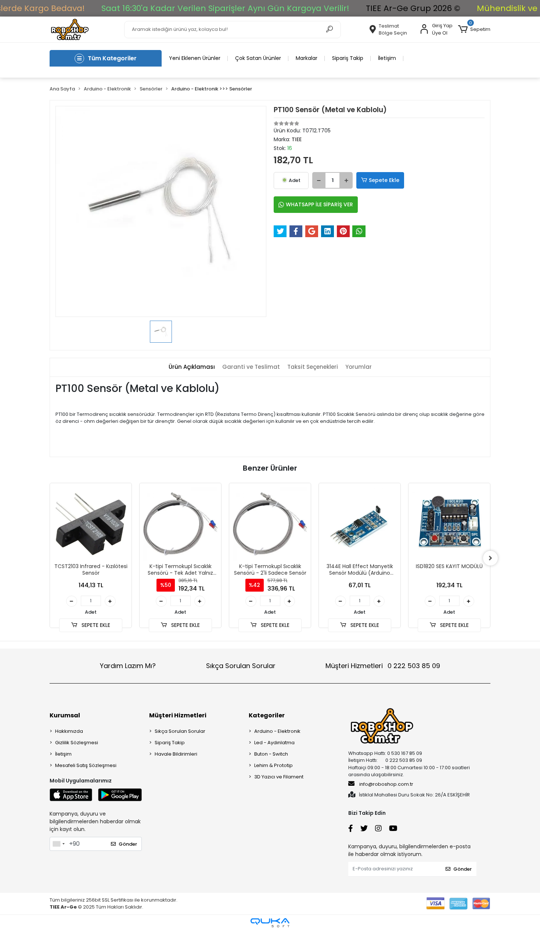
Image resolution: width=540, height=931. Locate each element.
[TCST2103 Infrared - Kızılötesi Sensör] (91, 524)
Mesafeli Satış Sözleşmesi (85, 765)
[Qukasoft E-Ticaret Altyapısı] (270, 922)
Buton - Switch (271, 753)
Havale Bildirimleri (176, 753)
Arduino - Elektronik (277, 731)
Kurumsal (65, 715)
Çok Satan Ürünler (258, 58)
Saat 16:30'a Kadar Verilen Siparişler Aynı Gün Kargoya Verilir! (225, 8)
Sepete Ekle (384, 180)
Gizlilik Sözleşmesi (76, 742)
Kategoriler (267, 715)
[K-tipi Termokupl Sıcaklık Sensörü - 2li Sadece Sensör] (270, 524)
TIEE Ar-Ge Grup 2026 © (413, 8)
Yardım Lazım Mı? (128, 665)
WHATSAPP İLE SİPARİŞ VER (319, 204)
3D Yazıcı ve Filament (278, 776)
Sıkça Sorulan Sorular (241, 665)
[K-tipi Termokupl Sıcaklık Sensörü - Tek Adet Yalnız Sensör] (180, 524)
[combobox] (58, 843)
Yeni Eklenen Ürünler (194, 58)
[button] (474, 29)
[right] (490, 558)
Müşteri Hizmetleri (382, 665)
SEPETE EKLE (95, 625)
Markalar (306, 58)
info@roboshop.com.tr (386, 784)
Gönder (128, 844)
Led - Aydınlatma (274, 742)
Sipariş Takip (347, 58)
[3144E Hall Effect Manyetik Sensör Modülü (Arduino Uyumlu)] (360, 524)
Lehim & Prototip (273, 765)
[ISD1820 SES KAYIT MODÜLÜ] (449, 524)
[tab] (192, 367)
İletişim (387, 58)
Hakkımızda (69, 731)
